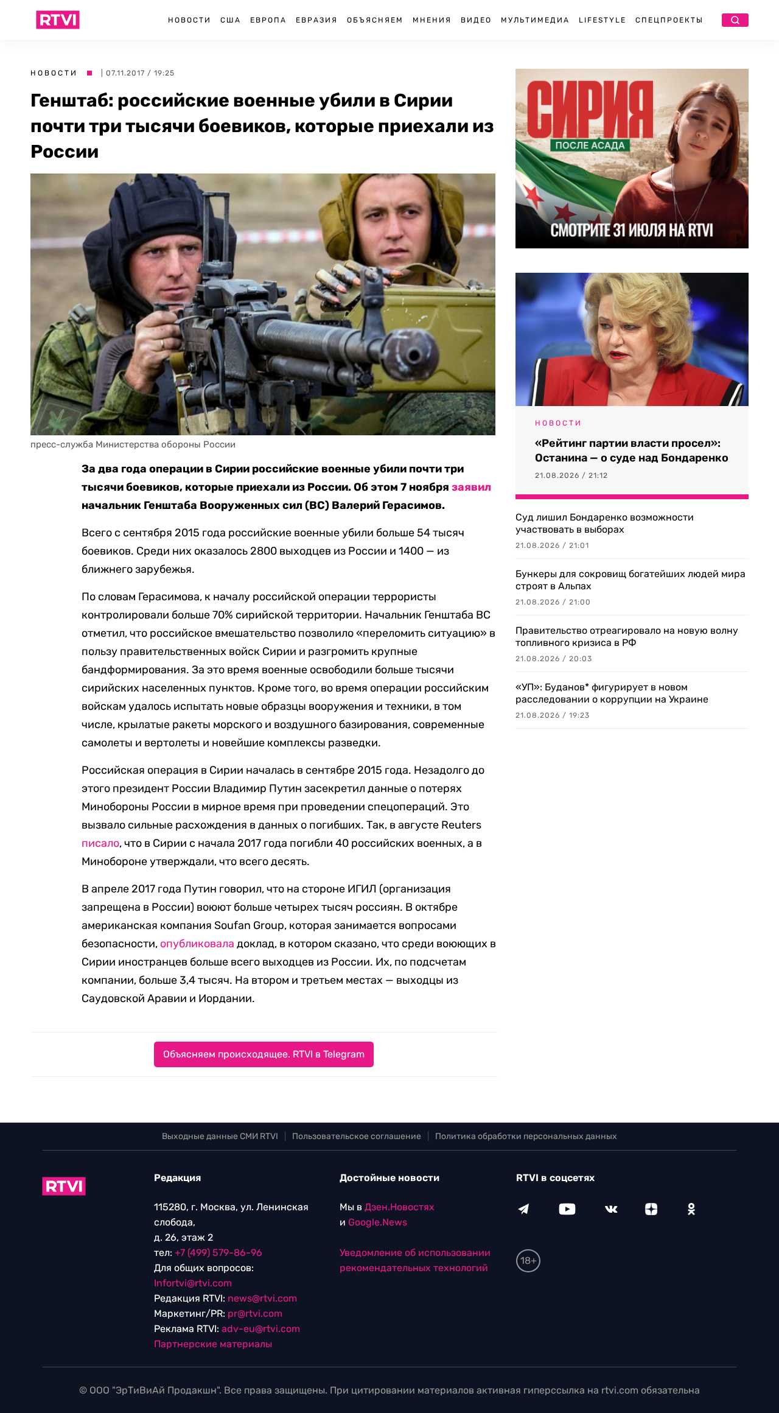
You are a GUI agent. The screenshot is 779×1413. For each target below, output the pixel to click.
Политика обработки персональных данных (526, 1136)
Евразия (317, 20)
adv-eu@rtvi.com (261, 1328)
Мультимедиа (535, 20)
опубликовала (197, 943)
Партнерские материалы (213, 1344)
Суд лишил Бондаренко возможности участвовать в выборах (604, 523)
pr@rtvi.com (255, 1313)
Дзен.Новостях (400, 1207)
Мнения (432, 20)
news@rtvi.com (262, 1298)
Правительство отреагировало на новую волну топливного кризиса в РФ (626, 636)
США (230, 20)
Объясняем (375, 20)
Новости (189, 20)
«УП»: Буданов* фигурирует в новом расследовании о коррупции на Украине (611, 693)
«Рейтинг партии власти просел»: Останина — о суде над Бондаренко (631, 451)
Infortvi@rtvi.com (193, 1283)
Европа (268, 20)
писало (100, 843)
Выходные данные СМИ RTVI (220, 1136)
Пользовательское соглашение (356, 1136)
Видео (476, 20)
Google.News (377, 1222)
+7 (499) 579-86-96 (218, 1252)
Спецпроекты (669, 20)
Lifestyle (602, 20)
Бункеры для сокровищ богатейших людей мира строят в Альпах (630, 580)
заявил (471, 487)
